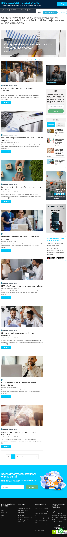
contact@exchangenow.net (25, 517)
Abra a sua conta (50, 12)
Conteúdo (51, 124)
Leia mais (6, 102)
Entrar (63, 12)
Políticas (42, 530)
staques (14, 10)
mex (31, 10)
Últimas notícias (60, 124)
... (26, 457)
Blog (39, 12)
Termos (37, 530)
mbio (23, 10)
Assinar (56, 111)
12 (31, 457)
